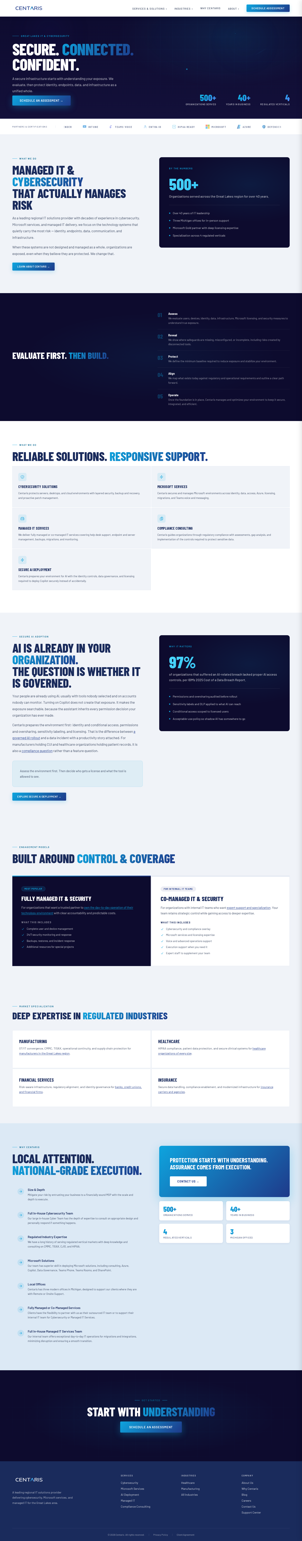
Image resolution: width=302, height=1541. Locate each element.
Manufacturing (190, 1488)
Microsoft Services (132, 1488)
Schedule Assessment (268, 8)
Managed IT (128, 1500)
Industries (182, 8)
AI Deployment (130, 1494)
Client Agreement (185, 1534)
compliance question (37, 751)
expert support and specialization (249, 907)
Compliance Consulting (135, 1506)
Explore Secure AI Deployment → (39, 796)
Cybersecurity (129, 1482)
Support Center (251, 1512)
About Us (247, 1482)
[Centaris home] (28, 8)
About (232, 8)
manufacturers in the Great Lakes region (44, 1053)
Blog (244, 1494)
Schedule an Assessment (151, 1427)
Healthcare (188, 1482)
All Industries (189, 1494)
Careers (246, 1500)
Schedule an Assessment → (41, 100)
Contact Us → (188, 1181)
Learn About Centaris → (33, 266)
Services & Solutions (148, 8)
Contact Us (249, 1506)
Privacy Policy (160, 1534)
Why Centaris (210, 8)
